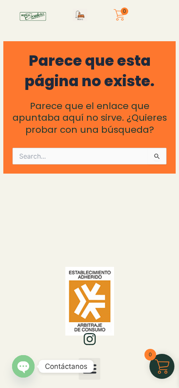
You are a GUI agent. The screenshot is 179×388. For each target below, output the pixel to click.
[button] (80, 16)
